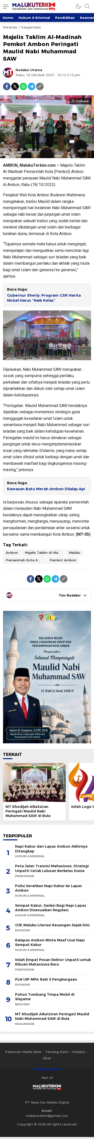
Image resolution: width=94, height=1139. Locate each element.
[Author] (8, 73)
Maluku (74, 553)
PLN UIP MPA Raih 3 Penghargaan (46, 979)
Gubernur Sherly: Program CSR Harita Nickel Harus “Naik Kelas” (44, 298)
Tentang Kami (56, 1052)
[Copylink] (40, 86)
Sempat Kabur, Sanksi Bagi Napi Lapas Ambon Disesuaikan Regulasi (50, 907)
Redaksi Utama (29, 70)
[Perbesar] (47, 155)
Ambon (12, 553)
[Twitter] (15, 86)
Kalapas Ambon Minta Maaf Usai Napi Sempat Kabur (50, 942)
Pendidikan (65, 18)
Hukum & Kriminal (34, 18)
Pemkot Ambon (63, 560)
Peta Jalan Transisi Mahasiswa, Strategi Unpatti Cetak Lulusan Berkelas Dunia (52, 868)
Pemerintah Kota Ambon (26, 560)
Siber (47, 1058)
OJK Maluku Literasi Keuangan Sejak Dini (52, 925)
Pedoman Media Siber (23, 1052)
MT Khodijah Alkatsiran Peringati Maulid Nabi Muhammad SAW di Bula (28, 811)
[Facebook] (7, 86)
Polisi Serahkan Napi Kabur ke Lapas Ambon (48, 888)
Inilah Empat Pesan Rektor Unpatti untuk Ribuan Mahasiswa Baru (53, 962)
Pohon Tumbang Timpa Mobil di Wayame (44, 996)
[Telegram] (31, 86)
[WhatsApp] (23, 86)
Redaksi (78, 1052)
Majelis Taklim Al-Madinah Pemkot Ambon (45, 553)
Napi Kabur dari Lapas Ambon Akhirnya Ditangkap (51, 848)
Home (8, 18)
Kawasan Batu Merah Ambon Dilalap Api (46, 489)
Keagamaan (31, 27)
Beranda (10, 27)
